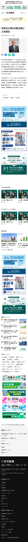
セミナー (3, 441)
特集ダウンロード (5, 443)
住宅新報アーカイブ (6, 450)
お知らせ (3, 485)
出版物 (3, 447)
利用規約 (3, 496)
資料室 (3, 527)
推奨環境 (3, 516)
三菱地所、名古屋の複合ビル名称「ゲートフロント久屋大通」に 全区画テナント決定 (8, 246)
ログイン (22, 13)
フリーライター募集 (6, 532)
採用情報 (3, 487)
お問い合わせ (4, 504)
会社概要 (3, 482)
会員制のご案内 (5, 519)
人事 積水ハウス (8, 200)
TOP (2, 424)
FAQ (2, 501)
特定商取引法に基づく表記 (7, 490)
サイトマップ (4, 506)
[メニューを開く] (2, 13)
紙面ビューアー (5, 452)
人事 (6, 424)
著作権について (5, 498)
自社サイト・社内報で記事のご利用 (10, 537)
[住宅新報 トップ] (9, 13)
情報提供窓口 (4, 535)
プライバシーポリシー (6, 493)
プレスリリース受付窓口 (7, 529)
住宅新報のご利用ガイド (7, 513)
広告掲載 (3, 524)
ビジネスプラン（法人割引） (8, 521)
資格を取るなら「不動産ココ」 (8, 438)
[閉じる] (25, 19)
